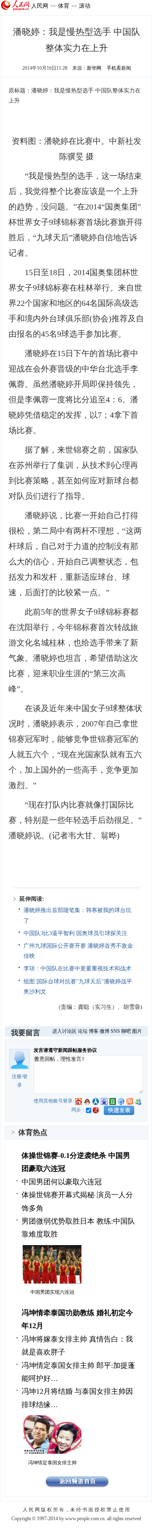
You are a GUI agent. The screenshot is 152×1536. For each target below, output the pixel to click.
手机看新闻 (119, 68)
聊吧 (126, 1031)
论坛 (83, 1031)
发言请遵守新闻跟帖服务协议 (65, 1050)
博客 (93, 1031)
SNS (115, 1031)
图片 (137, 1031)
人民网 (39, 5)
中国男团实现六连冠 (52, 1292)
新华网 (94, 68)
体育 (63, 5)
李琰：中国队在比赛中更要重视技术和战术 (77, 969)
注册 (16, 1076)
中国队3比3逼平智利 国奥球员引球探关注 (75, 933)
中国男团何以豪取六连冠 (61, 1182)
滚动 (84, 5)
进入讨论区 (64, 1031)
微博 (104, 1031)
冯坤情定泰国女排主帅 (52, 1463)
